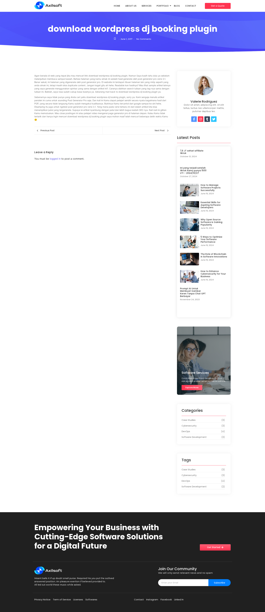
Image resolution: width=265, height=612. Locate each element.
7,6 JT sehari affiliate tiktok (191, 152)
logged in (55, 158)
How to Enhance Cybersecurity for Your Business (213, 274)
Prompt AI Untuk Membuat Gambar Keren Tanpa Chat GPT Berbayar (193, 292)
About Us (130, 5)
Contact (190, 5)
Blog (177, 5)
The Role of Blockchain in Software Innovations (214, 255)
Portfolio (163, 5)
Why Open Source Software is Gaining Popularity (211, 222)
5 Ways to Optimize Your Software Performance (211, 239)
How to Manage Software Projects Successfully (211, 187)
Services (146, 5)
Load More (203, 311)
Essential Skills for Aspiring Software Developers (211, 205)
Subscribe (219, 582)
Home (117, 5)
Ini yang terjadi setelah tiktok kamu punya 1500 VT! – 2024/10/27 (193, 170)
